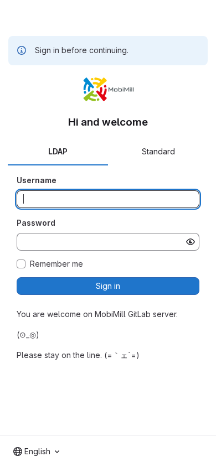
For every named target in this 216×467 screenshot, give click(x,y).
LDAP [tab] (58, 151)
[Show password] (190, 242)
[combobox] (36, 451)
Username (36, 180)
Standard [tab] (158, 151)
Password (36, 222)
